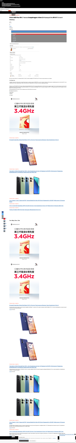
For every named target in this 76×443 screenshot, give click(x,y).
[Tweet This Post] (39, 31)
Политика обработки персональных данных (10, 4)
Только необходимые (32, 440)
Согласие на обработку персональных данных (11, 6)
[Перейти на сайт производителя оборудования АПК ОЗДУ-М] (67, 438)
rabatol (10, 26)
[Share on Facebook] (39, 212)
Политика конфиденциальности (8, 3)
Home (3, 2)
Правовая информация (6, 5)
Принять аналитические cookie (24, 440)
